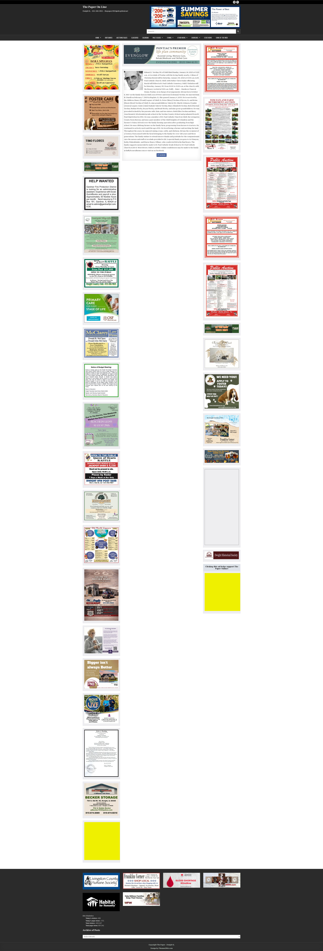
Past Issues (157, 37)
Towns (169, 37)
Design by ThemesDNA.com (162, 948)
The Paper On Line (95, 7)
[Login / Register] (234, 2)
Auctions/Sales (121, 37)
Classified (134, 37)
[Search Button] (237, 2)
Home (97, 37)
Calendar (145, 37)
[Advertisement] (103, 841)
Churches (194, 37)
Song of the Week (222, 37)
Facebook (162, 155)
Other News (181, 37)
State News (208, 37)
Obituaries (108, 37)
